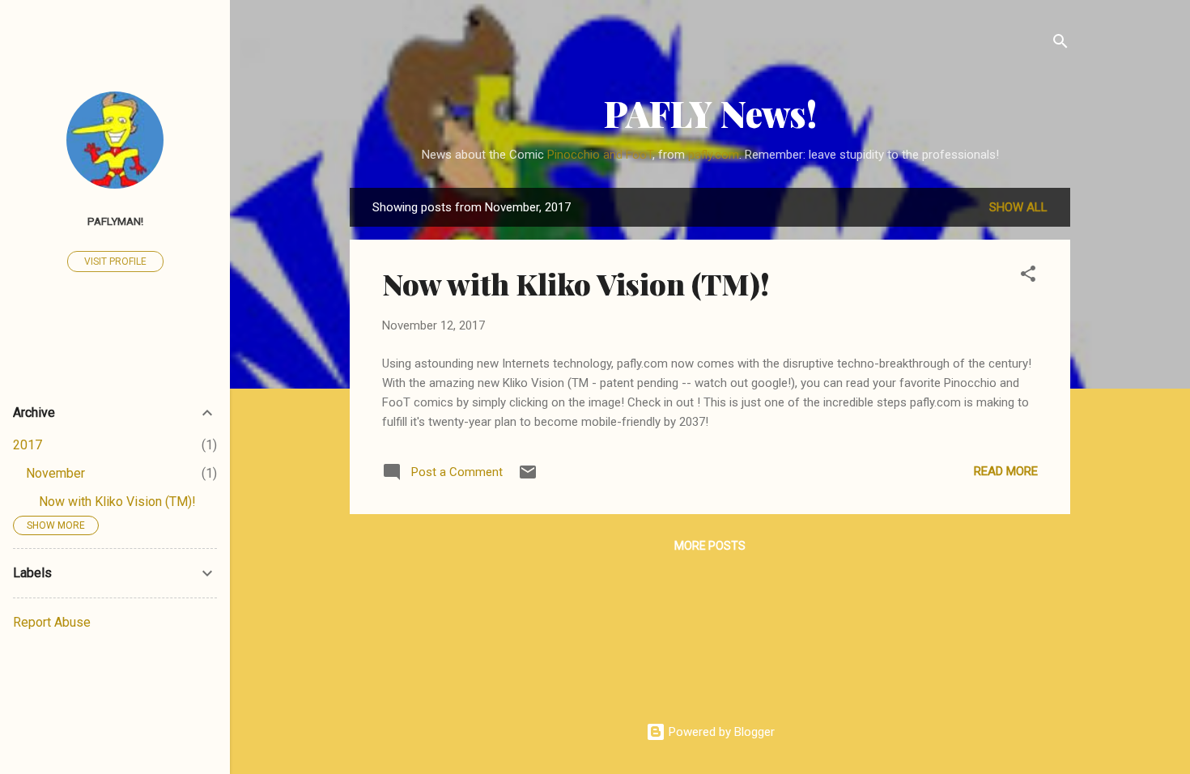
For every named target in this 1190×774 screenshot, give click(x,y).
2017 (27, 445)
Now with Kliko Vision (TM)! (576, 283)
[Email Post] (528, 477)
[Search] (1060, 44)
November (55, 473)
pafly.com (713, 154)
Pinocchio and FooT (599, 154)
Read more (1006, 471)
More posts (710, 545)
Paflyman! (115, 221)
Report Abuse (52, 622)
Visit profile (115, 261)
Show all (1018, 207)
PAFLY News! (710, 113)
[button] (1028, 276)
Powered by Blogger (720, 732)
